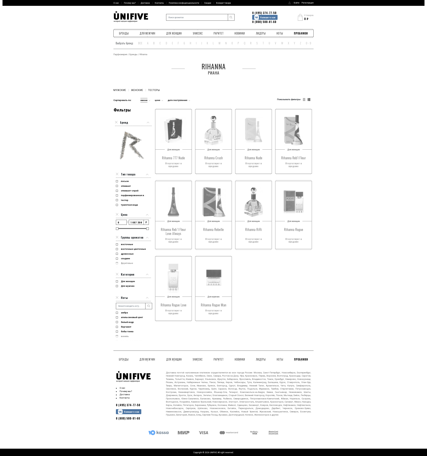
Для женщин (174, 33)
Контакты (125, 398)
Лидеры (261, 33)
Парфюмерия (120, 54)
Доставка (125, 394)
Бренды (124, 33)
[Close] (117, 174)
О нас (122, 388)
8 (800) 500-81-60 (264, 22)
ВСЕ (140, 43)
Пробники (301, 33)
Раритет (219, 33)
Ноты (280, 33)
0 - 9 (308, 43)
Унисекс (198, 33)
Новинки (240, 33)
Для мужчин (147, 33)
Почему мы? (126, 391)
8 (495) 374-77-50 (264, 13)
